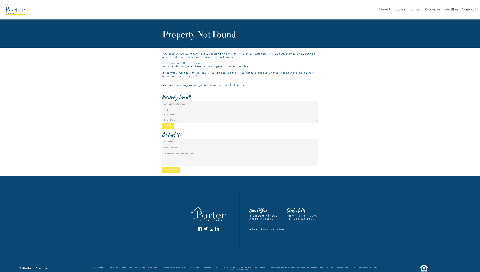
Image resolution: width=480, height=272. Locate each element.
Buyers (264, 229)
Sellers (253, 229)
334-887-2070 (307, 216)
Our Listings (277, 229)
